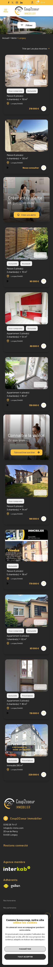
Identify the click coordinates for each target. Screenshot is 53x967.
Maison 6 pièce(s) (17, 97)
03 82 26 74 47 (10, 824)
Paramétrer (25, 949)
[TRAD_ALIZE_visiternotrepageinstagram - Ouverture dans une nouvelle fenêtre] (17, 3)
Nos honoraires (9, 900)
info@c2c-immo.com (13, 828)
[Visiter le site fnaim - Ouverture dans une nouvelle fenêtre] (6, 886)
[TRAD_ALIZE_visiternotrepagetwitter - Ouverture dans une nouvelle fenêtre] (12, 3)
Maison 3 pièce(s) (17, 270)
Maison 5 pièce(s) (17, 508)
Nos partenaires (9, 908)
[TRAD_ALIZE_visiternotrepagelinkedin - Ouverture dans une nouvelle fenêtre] (21, 3)
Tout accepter (25, 956)
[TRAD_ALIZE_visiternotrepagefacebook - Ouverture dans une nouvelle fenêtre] (8, 3)
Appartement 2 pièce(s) (18, 637)
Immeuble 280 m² (15, 765)
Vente (14, 38)
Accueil (5, 38)
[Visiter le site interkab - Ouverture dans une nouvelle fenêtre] (15, 886)
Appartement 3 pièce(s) (18, 335)
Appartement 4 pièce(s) (18, 394)
